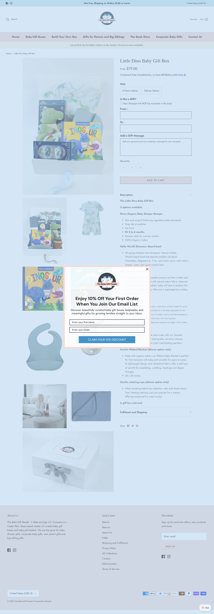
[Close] (147, 269)
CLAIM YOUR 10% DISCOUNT (107, 340)
